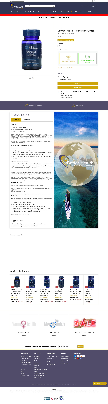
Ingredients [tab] (27, 119)
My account (37, 377)
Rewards (36, 365)
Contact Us (37, 363)
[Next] (52, 78)
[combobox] (40, 6)
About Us (37, 358)
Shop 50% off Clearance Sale (17, 1)
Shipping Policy (65, 361)
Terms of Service (65, 356)
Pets (81, 11)
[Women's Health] (24, 323)
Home (59, 28)
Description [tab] (16, 119)
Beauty (39, 11)
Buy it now (78, 87)
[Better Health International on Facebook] (50, 364)
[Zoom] (31, 49)
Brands (88, 11)
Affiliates (37, 356)
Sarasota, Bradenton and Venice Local (40, 374)
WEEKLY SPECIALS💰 (65, 11)
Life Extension (62, 33)
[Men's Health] (54, 323)
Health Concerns (16, 11)
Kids (76, 11)
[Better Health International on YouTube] (52, 364)
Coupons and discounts (25, 359)
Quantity (61, 43)
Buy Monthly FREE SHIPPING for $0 (65, 40)
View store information (66, 97)
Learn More (61, 73)
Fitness (53, 11)
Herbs (46, 11)
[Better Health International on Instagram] (48, 364)
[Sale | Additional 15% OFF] (84, 323)
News (35, 367)
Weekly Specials (26, 362)
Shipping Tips (25, 375)
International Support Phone (40, 370)
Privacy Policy (64, 363)
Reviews (36, 361)
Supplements (29, 11)
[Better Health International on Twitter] (55, 364)
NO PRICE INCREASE (26, 356)
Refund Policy (64, 358)
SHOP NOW (24, 335)
